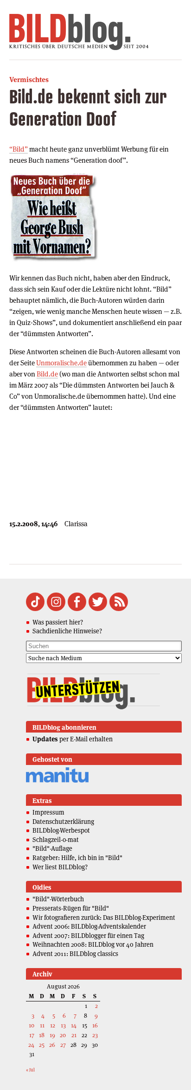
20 (63, 1035)
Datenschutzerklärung (63, 821)
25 (42, 1045)
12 (52, 1025)
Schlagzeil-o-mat (55, 839)
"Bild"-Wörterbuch (58, 899)
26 (52, 1045)
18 (42, 1035)
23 (95, 1035)
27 (63, 1045)
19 (52, 1035)
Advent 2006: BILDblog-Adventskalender (89, 926)
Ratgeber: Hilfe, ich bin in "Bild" (77, 858)
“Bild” (18, 149)
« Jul (30, 1070)
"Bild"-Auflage (52, 848)
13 (63, 1025)
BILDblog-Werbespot (61, 830)
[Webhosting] (57, 781)
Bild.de (47, 374)
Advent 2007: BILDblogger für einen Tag (88, 935)
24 (31, 1045)
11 (42, 1025)
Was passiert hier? (57, 622)
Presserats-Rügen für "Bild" (70, 908)
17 (31, 1035)
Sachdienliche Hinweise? (67, 631)
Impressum (48, 812)
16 (95, 1025)
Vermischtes (29, 79)
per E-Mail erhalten (72, 739)
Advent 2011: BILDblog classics (75, 954)
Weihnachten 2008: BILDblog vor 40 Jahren (92, 944)
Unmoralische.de (61, 362)
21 (73, 1035)
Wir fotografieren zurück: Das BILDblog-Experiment (103, 917)
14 (73, 1025)
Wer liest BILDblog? (60, 867)
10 (31, 1025)
